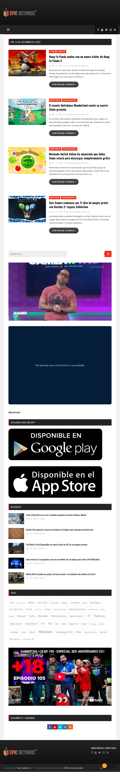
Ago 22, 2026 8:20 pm (35, 548)
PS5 (50, 623)
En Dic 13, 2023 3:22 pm (59, 114)
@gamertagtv (14, 412)
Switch (101, 623)
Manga (103, 609)
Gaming (48, 609)
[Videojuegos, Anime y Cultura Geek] (20, 16)
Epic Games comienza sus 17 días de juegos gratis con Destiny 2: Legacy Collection (78, 205)
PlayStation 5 (31, 623)
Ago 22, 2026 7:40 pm (35, 577)
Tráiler (61, 51)
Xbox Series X (15, 639)
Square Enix (73, 623)
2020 (12, 602)
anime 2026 (42, 602)
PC (89, 616)
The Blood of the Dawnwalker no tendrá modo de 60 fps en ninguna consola (56, 544)
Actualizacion (21, 603)
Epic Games (95, 602)
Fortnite (29, 609)
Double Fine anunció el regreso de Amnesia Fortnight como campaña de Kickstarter (60, 529)
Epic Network (23, 768)
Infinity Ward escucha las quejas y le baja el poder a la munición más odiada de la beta (60, 574)
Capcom (64, 602)
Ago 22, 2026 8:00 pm (35, 563)
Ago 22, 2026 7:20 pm (35, 518)
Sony (63, 623)
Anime (31, 602)
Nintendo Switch (58, 616)
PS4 (43, 623)
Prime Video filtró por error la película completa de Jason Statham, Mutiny (56, 514)
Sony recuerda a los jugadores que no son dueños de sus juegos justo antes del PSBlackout (63, 559)
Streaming (93, 624)
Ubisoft (32, 632)
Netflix (32, 616)
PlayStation (99, 616)
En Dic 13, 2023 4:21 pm (59, 65)
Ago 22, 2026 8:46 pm (35, 533)
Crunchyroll (74, 602)
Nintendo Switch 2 (77, 616)
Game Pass (38, 609)
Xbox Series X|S (28, 639)
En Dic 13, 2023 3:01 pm (59, 163)
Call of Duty (54, 603)
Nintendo (55, 100)
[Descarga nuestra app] (55, 459)
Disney (84, 602)
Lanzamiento (93, 609)
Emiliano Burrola (81, 65)
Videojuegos (69, 100)
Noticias (54, 197)
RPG (56, 624)
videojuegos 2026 (64, 632)
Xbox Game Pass (90, 632)
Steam (84, 623)
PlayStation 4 (16, 623)
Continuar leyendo (63, 84)
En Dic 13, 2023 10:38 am (60, 211)
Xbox (78, 632)
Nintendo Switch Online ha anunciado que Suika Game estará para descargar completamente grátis (79, 156)
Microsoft (21, 616)
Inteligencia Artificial (77, 609)
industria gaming (60, 609)
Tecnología (14, 632)
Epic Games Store (16, 609)
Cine (52, 51)
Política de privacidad (73, 768)
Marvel (11, 616)
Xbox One (103, 632)
